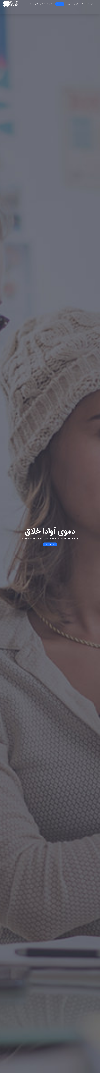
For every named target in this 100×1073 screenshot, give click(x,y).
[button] (30, 4)
